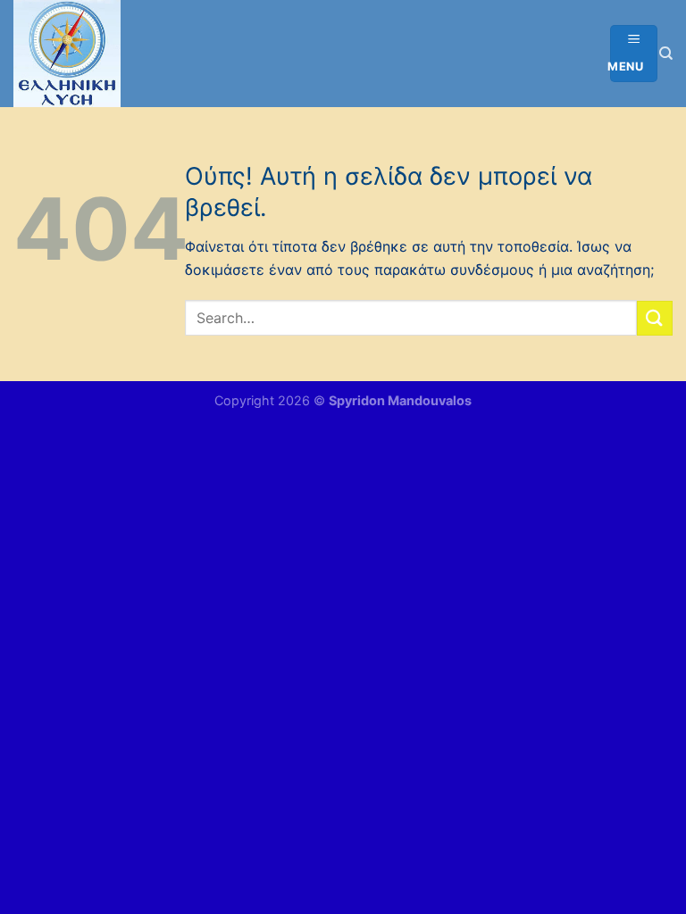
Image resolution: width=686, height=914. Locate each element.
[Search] (666, 54)
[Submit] (655, 318)
